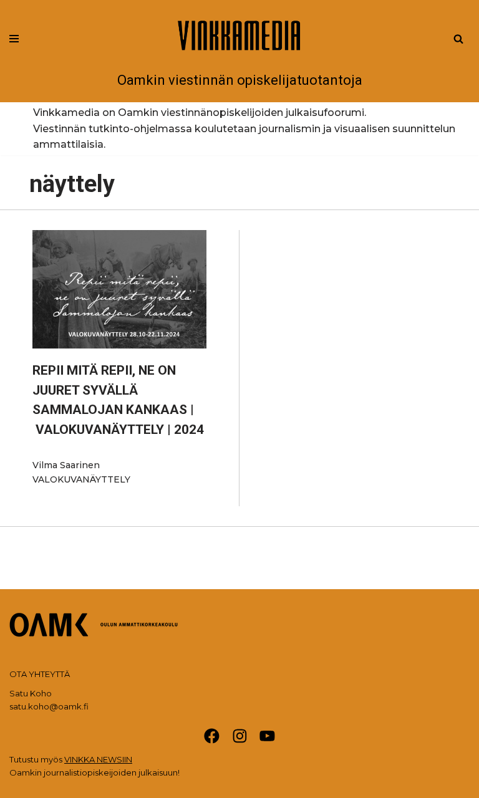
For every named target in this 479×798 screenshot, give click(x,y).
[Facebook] (211, 736)
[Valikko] (14, 39)
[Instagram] (239, 736)
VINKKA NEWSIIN (98, 759)
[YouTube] (267, 736)
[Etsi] (458, 39)
